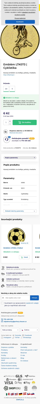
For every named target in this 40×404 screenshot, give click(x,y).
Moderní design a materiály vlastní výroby (20, 281)
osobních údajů (32, 303)
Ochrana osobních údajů (10, 368)
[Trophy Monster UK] (12, 394)
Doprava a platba (7, 347)
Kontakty (4, 353)
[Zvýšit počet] (10, 121)
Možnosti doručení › (16, 133)
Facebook (28, 335)
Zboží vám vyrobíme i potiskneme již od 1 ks (20, 269)
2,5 (6, 89)
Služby (3, 355)
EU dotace (24, 361)
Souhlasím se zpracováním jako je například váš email (21, 304)
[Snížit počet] (10, 123)
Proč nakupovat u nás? (29, 350)
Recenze (24, 353)
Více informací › (9, 75)
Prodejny (4, 350)
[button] (20, 211)
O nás (23, 355)
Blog (22, 358)
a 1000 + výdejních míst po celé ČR (17, 275)
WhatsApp (27, 337)
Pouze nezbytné (20, 18)
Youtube (18, 335)
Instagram (7, 337)
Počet (6, 122)
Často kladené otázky (9, 365)
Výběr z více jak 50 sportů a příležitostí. (19, 287)
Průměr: (6, 83)
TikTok (17, 337)
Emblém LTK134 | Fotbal (13, 248)
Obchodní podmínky (8, 363)
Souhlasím (20, 22)
